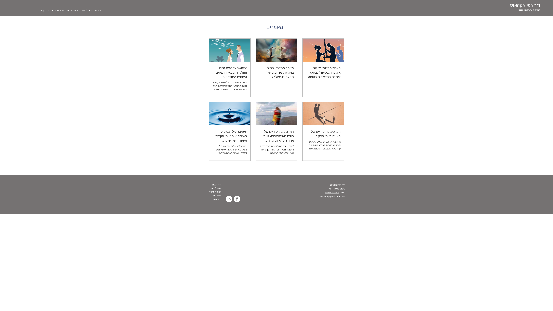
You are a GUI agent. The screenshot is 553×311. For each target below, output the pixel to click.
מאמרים (217, 195)
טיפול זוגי (216, 188)
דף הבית (216, 184)
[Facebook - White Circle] (237, 199)
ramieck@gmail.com (330, 196)
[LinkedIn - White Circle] (229, 199)
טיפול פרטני (215, 192)
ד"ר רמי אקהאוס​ (337, 184)
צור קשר (216, 199)
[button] (58, 10)
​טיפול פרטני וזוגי (529, 10)
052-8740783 (332, 192)
